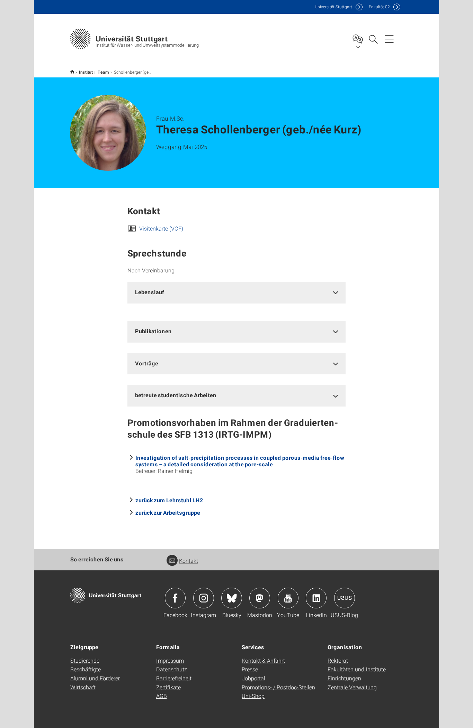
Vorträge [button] (146, 363)
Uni (333, 6)
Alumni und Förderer (95, 678)
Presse (250, 669)
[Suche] (373, 38)
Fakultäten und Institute (357, 669)
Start (72, 71)
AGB (161, 695)
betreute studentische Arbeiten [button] (175, 395)
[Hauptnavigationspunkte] (389, 38)
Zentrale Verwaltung (352, 687)
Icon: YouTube (288, 598)
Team (103, 72)
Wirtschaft (83, 687)
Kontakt (188, 560)
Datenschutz (171, 669)
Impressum (170, 660)
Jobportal (253, 678)
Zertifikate (168, 687)
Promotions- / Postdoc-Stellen (278, 687)
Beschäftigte (85, 669)
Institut (86, 72)
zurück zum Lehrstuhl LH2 (169, 500)
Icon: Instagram (203, 598)
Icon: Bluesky (231, 598)
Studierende (84, 660)
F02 (379, 6)
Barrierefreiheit (173, 678)
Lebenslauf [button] (149, 292)
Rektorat (338, 660)
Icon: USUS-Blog (344, 598)
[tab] (236, 292)
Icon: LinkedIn (316, 598)
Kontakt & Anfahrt (263, 660)
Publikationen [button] (153, 331)
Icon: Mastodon (259, 598)
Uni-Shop (253, 695)
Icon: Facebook (175, 598)
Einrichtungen (344, 678)
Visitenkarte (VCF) (161, 228)
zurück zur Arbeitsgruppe (167, 512)
